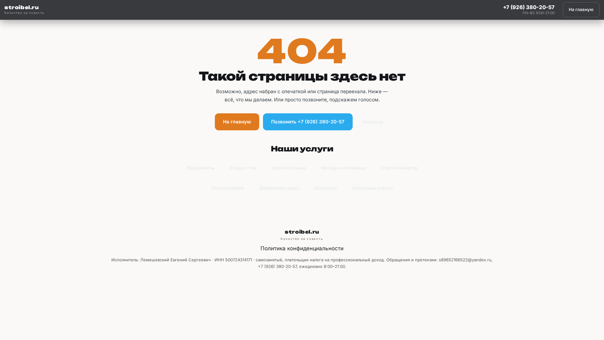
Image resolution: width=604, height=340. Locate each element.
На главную (581, 9)
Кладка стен (243, 167)
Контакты (372, 121)
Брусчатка (325, 187)
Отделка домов (227, 187)
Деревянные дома (279, 187)
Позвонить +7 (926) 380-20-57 (307, 122)
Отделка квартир (399, 167)
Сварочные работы (372, 187)
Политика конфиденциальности (302, 248)
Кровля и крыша (288, 167)
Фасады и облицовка (343, 167)
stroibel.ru (24, 9)
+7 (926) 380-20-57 (529, 7)
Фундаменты (201, 167)
